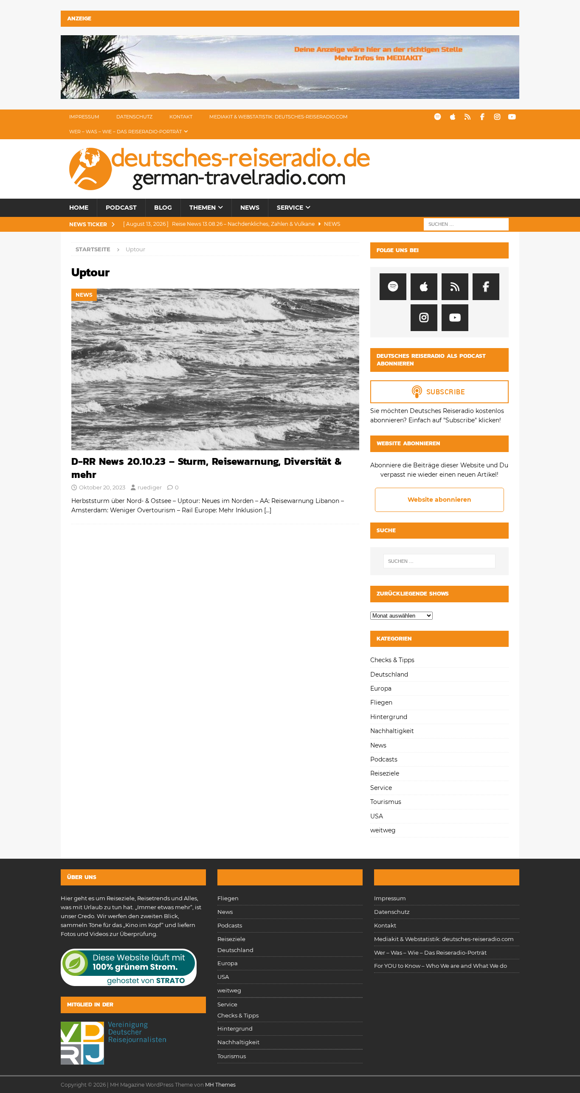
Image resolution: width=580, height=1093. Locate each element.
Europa (380, 688)
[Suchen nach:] (466, 224)
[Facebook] (482, 117)
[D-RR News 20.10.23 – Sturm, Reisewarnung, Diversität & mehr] (215, 369)
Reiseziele (384, 773)
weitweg (383, 830)
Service (290, 207)
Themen (202, 207)
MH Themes (220, 1085)
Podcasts (383, 759)
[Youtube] (511, 117)
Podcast (121, 207)
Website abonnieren (439, 499)
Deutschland (389, 674)
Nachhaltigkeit (392, 731)
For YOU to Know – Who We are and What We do (440, 965)
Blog (163, 207)
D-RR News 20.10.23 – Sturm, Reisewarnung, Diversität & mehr (206, 468)
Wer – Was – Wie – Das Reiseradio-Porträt (125, 132)
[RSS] (467, 117)
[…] (267, 510)
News (249, 207)
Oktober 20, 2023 (102, 487)
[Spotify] (437, 117)
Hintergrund (388, 717)
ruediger (150, 487)
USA (376, 816)
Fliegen (381, 702)
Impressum (84, 117)
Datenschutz (134, 117)
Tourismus (385, 802)
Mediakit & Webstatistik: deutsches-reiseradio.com (278, 117)
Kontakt (180, 117)
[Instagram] (497, 117)
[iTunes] (452, 117)
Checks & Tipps (392, 660)
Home (78, 207)
